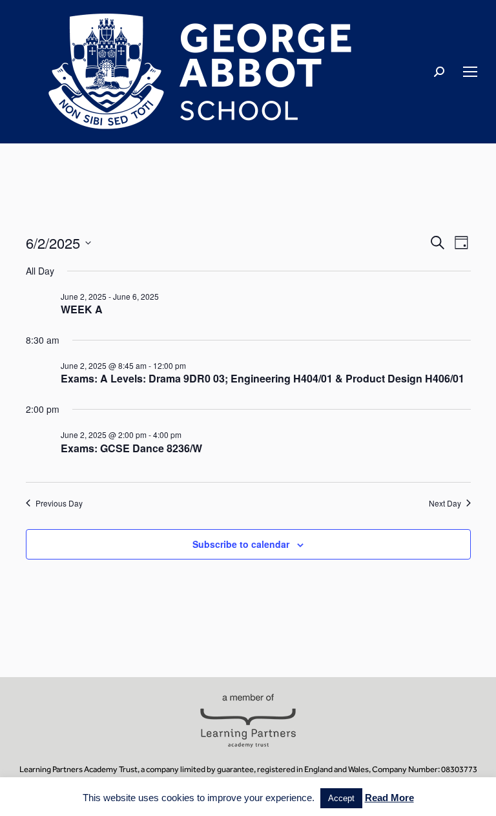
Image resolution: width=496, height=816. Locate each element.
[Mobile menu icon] (470, 72)
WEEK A (82, 309)
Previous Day (59, 503)
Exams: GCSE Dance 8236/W (131, 448)
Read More (389, 797)
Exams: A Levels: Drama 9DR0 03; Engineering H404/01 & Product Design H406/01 (262, 378)
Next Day (445, 503)
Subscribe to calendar (240, 544)
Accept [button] (341, 798)
